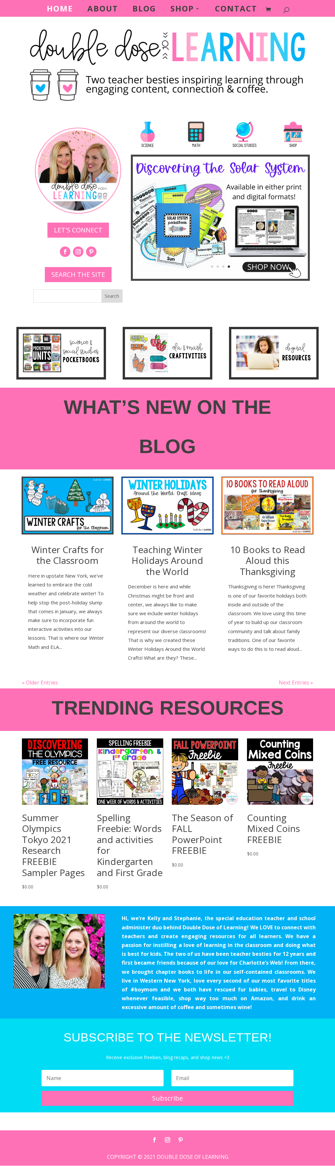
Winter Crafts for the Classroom (67, 555)
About (102, 10)
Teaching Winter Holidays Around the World (167, 560)
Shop (182, 10)
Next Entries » (296, 682)
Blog (144, 10)
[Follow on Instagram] (78, 251)
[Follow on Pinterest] (91, 251)
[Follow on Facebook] (65, 251)
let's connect (78, 230)
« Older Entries (40, 682)
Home (60, 10)
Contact (236, 10)
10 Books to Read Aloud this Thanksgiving (267, 560)
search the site (78, 274)
